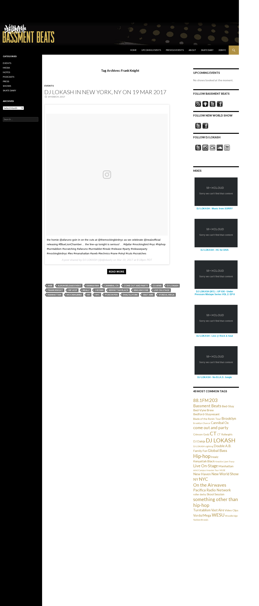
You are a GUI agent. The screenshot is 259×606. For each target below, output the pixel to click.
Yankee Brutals (200, 519)
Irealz (86, 290)
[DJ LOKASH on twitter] (198, 148)
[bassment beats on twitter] (213, 104)
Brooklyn (228, 418)
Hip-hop (72, 290)
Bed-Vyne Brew (203, 410)
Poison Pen (111, 294)
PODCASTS (8, 76)
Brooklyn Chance (201, 423)
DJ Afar (157, 285)
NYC (97, 294)
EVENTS (49, 85)
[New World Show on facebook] (205, 126)
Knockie (219, 461)
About (192, 50)
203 (213, 400)
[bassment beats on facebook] (220, 104)
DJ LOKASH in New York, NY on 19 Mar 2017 (105, 91)
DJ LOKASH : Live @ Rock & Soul (214, 336)
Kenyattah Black (118, 290)
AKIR (50, 285)
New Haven (202, 474)
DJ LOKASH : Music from (215, 208)
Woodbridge (231, 516)
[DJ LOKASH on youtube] (227, 148)
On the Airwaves (209, 485)
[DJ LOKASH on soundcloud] (220, 148)
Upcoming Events (151, 50)
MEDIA (6, 67)
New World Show (225, 474)
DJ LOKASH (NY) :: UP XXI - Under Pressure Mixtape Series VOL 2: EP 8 (215, 293)
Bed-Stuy (228, 406)
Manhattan (54, 294)
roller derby (199, 494)
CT (213, 433)
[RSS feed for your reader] (198, 104)
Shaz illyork (130, 294)
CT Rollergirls (224, 434)
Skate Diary (207, 50)
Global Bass (217, 450)
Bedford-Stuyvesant (206, 414)
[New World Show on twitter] (198, 126)
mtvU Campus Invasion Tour (206, 470)
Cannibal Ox (111, 285)
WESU (218, 515)
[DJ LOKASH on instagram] (205, 148)
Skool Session (215, 494)
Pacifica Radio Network (212, 490)
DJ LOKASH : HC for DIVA (215, 250)
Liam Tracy (229, 461)
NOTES (6, 72)
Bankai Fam (92, 285)
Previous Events (175, 50)
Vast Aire (148, 294)
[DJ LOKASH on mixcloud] (213, 148)
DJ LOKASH (172, 285)
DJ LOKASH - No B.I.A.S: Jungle (214, 377)
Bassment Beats (207, 405)
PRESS (6, 81)
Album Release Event (69, 285)
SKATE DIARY (9, 90)
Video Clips (231, 510)
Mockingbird (74, 294)
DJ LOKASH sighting (203, 446)
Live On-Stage (162, 290)
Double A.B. (222, 446)
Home (133, 50)
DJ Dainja (199, 441)
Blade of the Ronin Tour (207, 418)
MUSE (222, 470)
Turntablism (202, 510)
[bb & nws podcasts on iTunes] (205, 104)
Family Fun (200, 450)
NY (88, 294)
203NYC (222, 50)
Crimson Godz (201, 434)
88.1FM (201, 400)
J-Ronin (99, 290)
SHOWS (7, 85)
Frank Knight (55, 290)
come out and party (136, 285)
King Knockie (141, 290)
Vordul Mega (166, 294)
